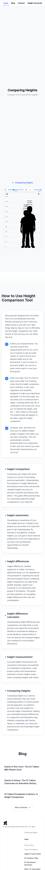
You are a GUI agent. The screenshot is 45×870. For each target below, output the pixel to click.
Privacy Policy (29, 845)
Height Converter (35, 3)
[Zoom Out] (5, 189)
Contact (21, 3)
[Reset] (30, 189)
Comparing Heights (24, 183)
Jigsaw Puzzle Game (32, 854)
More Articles (21, 807)
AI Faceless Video (31, 858)
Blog (13, 3)
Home (5, 3)
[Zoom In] (26, 189)
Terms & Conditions (31, 849)
